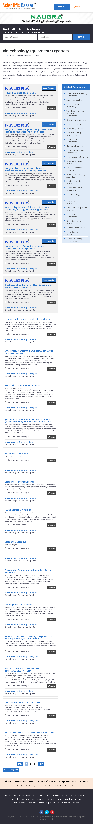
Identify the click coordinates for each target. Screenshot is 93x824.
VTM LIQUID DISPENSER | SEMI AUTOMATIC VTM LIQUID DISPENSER (29, 352)
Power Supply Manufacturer (72, 233)
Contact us (83, 795)
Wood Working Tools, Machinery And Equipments (75, 113)
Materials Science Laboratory (74, 105)
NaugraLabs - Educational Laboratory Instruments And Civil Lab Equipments (25, 169)
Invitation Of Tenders (16, 453)
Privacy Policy (32, 795)
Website (51, 108)
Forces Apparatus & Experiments (75, 189)
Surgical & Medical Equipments (74, 182)
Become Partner (71, 786)
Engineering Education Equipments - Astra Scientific (28, 571)
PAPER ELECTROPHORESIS (18, 510)
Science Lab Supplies (75, 228)
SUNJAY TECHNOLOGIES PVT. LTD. (22, 703)
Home (5, 55)
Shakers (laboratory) (75, 124)
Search (81, 37)
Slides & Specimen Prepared (74, 169)
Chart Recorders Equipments (73, 222)
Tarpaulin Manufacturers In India (22, 385)
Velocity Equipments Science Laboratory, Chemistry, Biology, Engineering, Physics (27, 208)
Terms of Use (18, 795)
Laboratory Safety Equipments (74, 162)
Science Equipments (45, 799)
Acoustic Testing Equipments (73, 134)
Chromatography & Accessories (75, 151)
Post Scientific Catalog (26, 786)
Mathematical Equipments (72, 202)
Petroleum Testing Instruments (74, 239)
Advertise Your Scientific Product (50, 786)
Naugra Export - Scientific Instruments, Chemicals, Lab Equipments (26, 247)
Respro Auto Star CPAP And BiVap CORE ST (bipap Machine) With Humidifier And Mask (28, 420)
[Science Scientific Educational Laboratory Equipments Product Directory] (19, 6)
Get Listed (44, 795)
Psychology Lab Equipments (73, 215)
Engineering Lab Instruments (69, 799)
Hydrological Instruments (77, 157)
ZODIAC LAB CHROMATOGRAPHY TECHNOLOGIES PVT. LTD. (22, 669)
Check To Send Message (17, 108)
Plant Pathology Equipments (73, 195)
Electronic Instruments (76, 146)
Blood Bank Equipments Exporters (76, 209)
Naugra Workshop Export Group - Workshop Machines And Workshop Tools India (29, 130)
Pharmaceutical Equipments (73, 140)
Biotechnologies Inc (15, 542)
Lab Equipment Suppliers (68, 803)
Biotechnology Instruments (19, 482)
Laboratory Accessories (76, 128)
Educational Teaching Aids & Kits (75, 175)
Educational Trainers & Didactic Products (27, 319)
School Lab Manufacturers (23, 799)
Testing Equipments (46, 803)
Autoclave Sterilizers (75, 100)
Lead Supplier (48, 88)
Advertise (55, 795)
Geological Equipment (76, 120)
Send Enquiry (11, 769)
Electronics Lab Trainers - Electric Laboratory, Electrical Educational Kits (29, 286)
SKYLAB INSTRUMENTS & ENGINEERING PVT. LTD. (29, 732)
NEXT (41, 764)
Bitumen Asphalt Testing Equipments (76, 94)
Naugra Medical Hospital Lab (20, 93)
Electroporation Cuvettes (18, 604)
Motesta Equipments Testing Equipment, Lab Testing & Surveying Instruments (29, 637)
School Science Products (25, 803)
